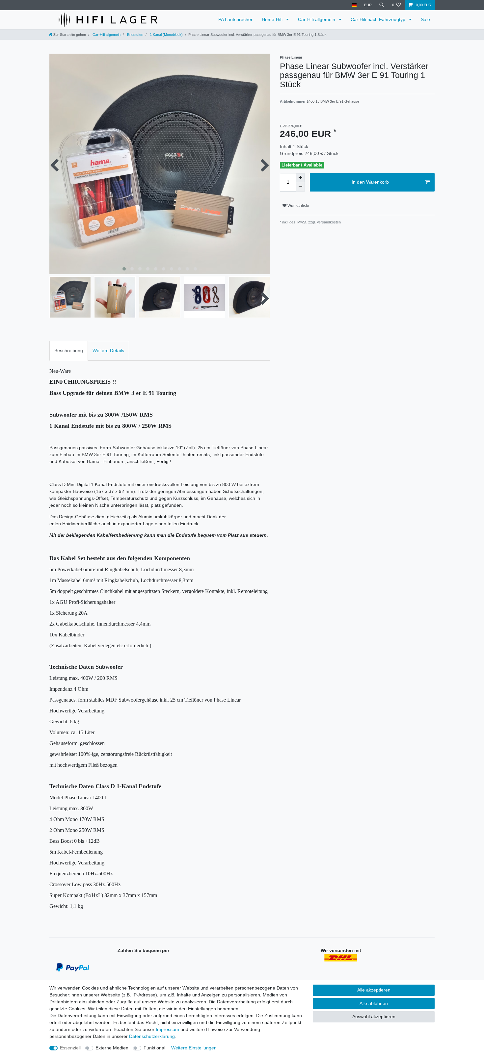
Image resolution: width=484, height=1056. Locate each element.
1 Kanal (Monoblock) (166, 35)
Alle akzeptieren (373, 989)
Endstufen (134, 35)
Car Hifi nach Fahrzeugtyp (379, 19)
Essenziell (70, 1047)
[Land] (354, 5)
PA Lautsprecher (235, 19)
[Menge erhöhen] (300, 177)
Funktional (154, 1047)
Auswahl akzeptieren (373, 1016)
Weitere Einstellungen (194, 1047)
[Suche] (382, 5)
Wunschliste (297, 205)
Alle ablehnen (374, 1003)
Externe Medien (111, 1047)
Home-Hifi (273, 19)
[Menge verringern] (300, 187)
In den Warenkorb (370, 182)
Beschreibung (68, 350)
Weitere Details (108, 350)
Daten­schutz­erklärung (152, 1036)
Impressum (167, 1029)
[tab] (68, 350)
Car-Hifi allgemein (317, 19)
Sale (425, 19)
